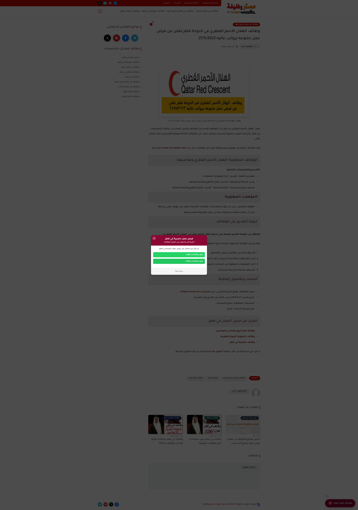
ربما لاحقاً (179, 271)
